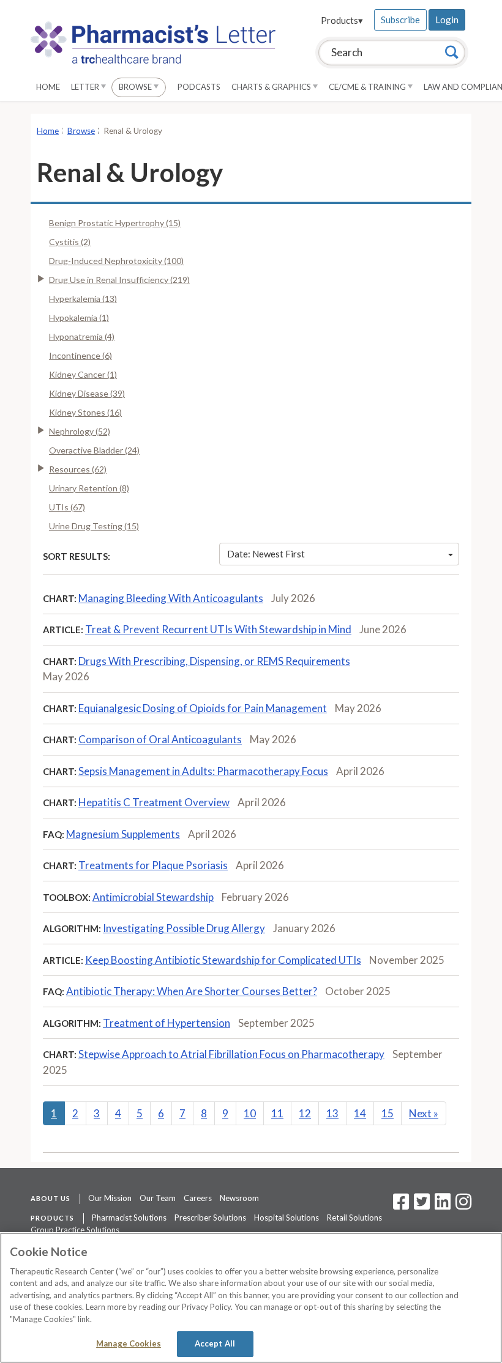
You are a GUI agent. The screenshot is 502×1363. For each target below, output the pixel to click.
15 (387, 1113)
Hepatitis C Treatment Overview (154, 802)
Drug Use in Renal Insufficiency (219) (119, 279)
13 (332, 1113)
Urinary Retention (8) (89, 488)
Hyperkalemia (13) (83, 298)
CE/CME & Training (368, 87)
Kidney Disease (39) (87, 393)
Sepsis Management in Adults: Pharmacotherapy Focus (203, 771)
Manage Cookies (128, 1343)
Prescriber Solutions (210, 1217)
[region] (251, 1297)
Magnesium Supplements (123, 834)
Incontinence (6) (80, 355)
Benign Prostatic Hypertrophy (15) (115, 223)
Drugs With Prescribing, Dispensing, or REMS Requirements (214, 661)
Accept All (215, 1343)
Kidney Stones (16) (85, 412)
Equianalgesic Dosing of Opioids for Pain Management (202, 708)
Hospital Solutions (286, 1217)
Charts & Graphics (272, 87)
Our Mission (110, 1198)
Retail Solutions (354, 1217)
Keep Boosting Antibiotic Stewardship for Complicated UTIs (223, 959)
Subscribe (400, 19)
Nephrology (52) (79, 431)
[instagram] (463, 1205)
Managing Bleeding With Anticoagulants (170, 598)
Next (423, 1113)
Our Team (158, 1198)
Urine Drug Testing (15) (94, 526)
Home (48, 87)
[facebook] (401, 1205)
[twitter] (420, 1205)
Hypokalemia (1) (79, 317)
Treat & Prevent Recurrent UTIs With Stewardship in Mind (218, 629)
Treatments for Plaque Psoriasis (153, 865)
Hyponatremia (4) (81, 336)
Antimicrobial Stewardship (153, 897)
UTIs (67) (67, 507)
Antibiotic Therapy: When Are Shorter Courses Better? (191, 991)
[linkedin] (443, 1205)
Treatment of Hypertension (166, 1022)
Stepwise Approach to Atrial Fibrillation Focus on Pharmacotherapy (231, 1054)
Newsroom (239, 1198)
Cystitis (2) (70, 242)
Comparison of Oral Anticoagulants (160, 739)
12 (305, 1113)
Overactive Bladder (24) (94, 450)
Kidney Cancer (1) (83, 374)
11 (277, 1113)
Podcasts (199, 87)
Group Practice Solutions (75, 1230)
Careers (198, 1198)
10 (250, 1113)
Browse (136, 87)
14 (360, 1113)
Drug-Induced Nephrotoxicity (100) (116, 260)
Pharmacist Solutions (129, 1217)
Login (447, 19)
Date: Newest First (266, 553)
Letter (86, 87)
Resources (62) (78, 469)
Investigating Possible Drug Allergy (184, 928)
